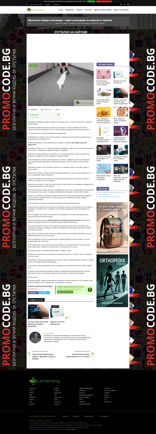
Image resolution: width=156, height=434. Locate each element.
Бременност (57, 393)
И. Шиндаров (33, 109)
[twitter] (128, 4)
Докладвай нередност (66, 292)
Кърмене (107, 393)
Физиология (107, 402)
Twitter (44, 292)
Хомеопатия (57, 397)
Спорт (56, 399)
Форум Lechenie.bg (84, 404)
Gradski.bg (32, 420)
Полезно (79, 10)
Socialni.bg (39, 420)
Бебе (30, 395)
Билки (81, 399)
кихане (36, 214)
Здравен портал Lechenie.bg (36, 23)
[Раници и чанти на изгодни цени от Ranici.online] (112, 228)
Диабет (106, 397)
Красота (106, 395)
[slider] (33, 289)
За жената (107, 388)
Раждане (81, 393)
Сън (105, 399)
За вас (60, 10)
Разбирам (91, 1)
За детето (57, 390)
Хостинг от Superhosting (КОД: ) (62, 429)
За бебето (82, 390)
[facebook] (124, 4)
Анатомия (82, 402)
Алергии (31, 399)
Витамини (32, 404)
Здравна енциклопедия (102, 10)
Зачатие (31, 393)
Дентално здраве (84, 397)
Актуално (88, 10)
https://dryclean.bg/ (104, 194)
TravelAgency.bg (47, 420)
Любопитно (69, 10)
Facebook (33, 292)
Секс (55, 395)
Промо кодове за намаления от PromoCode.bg (112, 192)
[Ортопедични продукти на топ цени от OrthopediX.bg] (112, 281)
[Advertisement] (78, 49)
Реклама (47, 4)
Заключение (35, 117)
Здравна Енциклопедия (85, 388)
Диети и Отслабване (110, 390)
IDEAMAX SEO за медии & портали (38, 429)
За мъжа (31, 390)
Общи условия (88, 416)
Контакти (56, 4)
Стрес (30, 402)
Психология (57, 402)
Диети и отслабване (121, 10)
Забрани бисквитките (103, 1)
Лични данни (104, 416)
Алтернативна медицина (86, 395)
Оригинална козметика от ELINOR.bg (109, 196)
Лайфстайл (32, 397)
